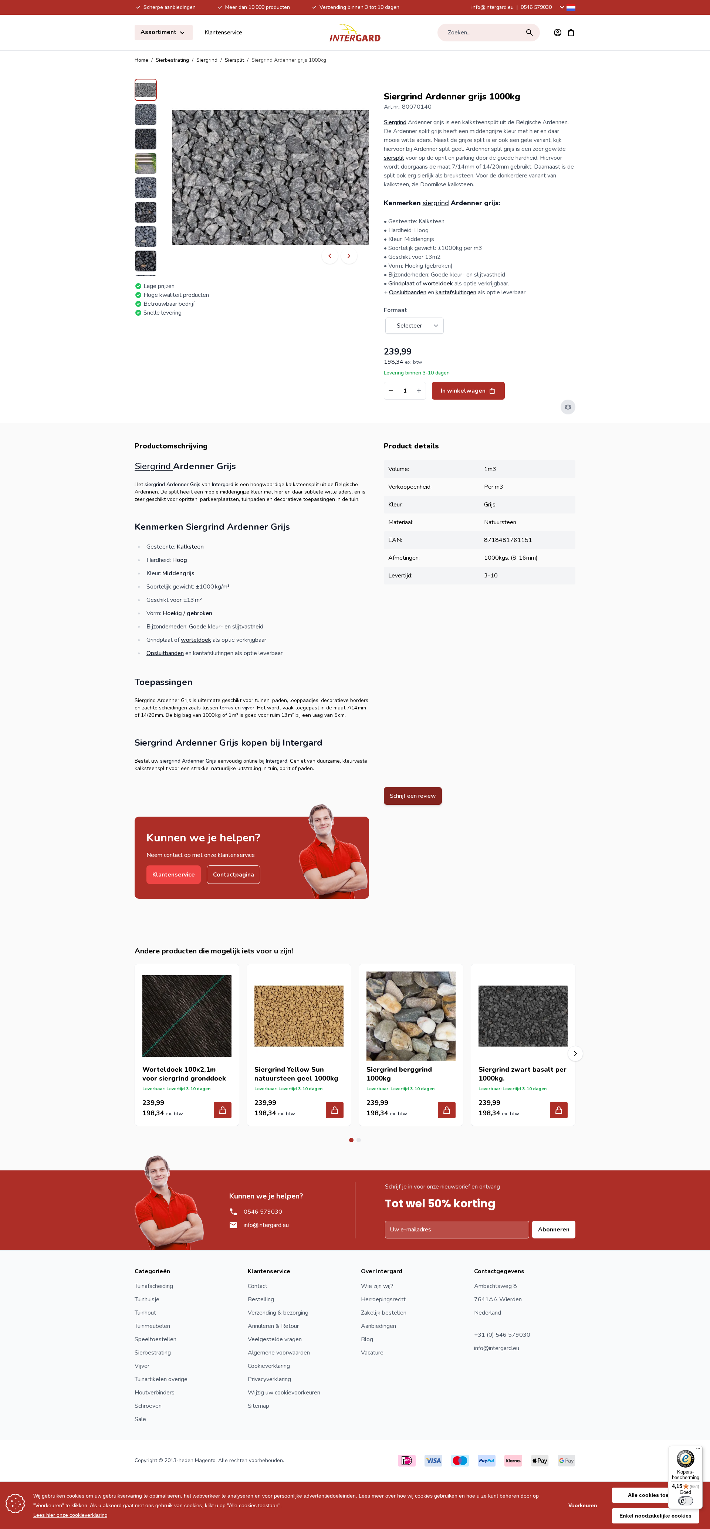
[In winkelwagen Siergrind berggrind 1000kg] (447, 1110)
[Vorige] (330, 256)
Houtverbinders (155, 1393)
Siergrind (206, 60)
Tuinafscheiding (154, 1286)
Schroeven (148, 1406)
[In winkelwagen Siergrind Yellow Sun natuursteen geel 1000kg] (335, 1110)
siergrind (436, 203)
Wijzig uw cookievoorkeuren (284, 1393)
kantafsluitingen (456, 292)
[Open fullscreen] (270, 177)
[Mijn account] (557, 32)
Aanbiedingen (378, 1326)
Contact (257, 1286)
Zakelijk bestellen (383, 1313)
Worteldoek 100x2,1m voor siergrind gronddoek (184, 1074)
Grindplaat (401, 283)
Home (141, 60)
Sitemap (258, 1406)
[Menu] (698, 1450)
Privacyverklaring (269, 1379)
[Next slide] (575, 1053)
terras (226, 707)
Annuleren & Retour (273, 1326)
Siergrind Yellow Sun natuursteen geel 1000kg (296, 1074)
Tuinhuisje (147, 1299)
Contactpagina (233, 875)
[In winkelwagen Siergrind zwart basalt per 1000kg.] (559, 1110)
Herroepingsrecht (383, 1299)
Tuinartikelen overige (161, 1379)
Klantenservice (223, 32)
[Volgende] (349, 256)
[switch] (685, 1500)
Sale (140, 1419)
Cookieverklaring (269, 1366)
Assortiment (159, 32)
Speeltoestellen (155, 1339)
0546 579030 (536, 7)
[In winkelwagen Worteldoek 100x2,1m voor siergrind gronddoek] (222, 1110)
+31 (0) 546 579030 (502, 1335)
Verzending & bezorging (278, 1313)
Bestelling (261, 1299)
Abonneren (553, 1229)
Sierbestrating (172, 60)
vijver (248, 707)
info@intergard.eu (492, 7)
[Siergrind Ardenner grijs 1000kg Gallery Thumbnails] (146, 177)
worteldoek (438, 283)
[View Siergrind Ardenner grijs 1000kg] (146, 90)
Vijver (142, 1366)
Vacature (372, 1353)
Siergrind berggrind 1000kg (399, 1074)
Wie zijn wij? (377, 1286)
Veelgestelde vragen (275, 1339)
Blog (367, 1339)
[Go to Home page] (354, 32)
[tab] (351, 1140)
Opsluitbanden (407, 292)
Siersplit (234, 60)
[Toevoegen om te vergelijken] (568, 407)
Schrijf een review (413, 796)
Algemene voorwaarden (279, 1353)
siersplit (394, 158)
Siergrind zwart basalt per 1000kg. (523, 1074)
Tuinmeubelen (152, 1326)
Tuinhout (145, 1313)
